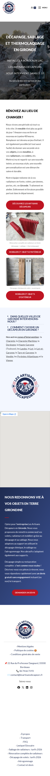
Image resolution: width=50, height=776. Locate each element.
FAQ (25, 741)
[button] (25, 319)
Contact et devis (25, 765)
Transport (26, 737)
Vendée (9, 356)
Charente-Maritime (27, 341)
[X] (22, 688)
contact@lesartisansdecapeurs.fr (27, 675)
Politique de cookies (24, 650)
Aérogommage (25, 761)
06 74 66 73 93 (26, 671)
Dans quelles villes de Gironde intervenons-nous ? (24, 319)
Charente (10, 341)
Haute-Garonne (26, 344)
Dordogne (11, 344)
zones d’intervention (28, 337)
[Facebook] (18, 688)
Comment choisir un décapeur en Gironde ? (23, 328)
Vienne (9, 360)
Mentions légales (25, 646)
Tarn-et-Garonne (25, 352)
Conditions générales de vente (25, 654)
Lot (31, 348)
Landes (23, 348)
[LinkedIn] (27, 688)
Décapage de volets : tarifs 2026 (25, 757)
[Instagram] (31, 688)
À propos (25, 734)
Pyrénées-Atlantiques (27, 356)
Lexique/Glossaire (25, 745)
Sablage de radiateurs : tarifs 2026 (25, 749)
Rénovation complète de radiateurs (25, 753)
